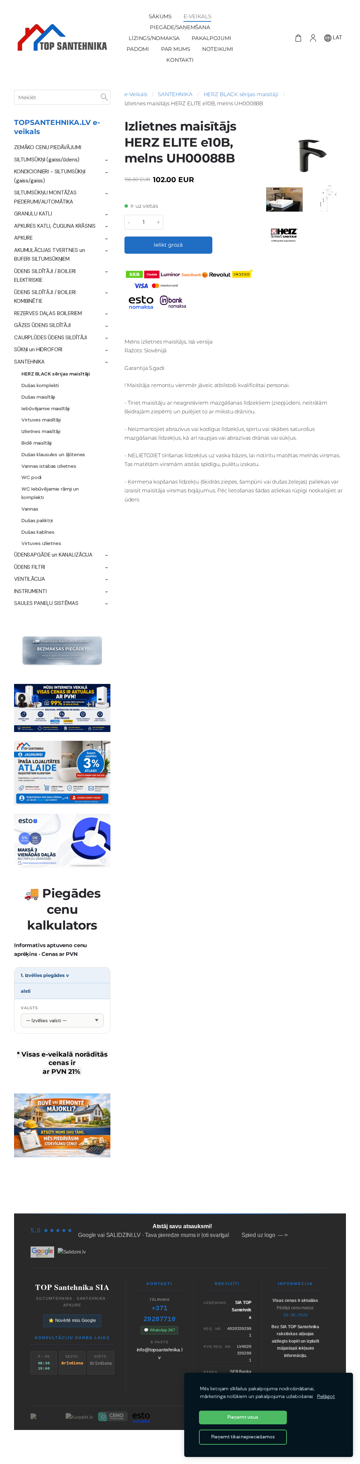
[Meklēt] (104, 97)
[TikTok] (168, 1442)
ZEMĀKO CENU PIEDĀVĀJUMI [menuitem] (47, 147)
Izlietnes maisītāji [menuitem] (40, 431)
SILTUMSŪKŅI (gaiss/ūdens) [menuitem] (46, 159)
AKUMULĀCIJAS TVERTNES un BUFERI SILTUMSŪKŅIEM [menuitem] (49, 255)
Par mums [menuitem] (175, 49)
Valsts (29, 1007)
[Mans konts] (313, 38)
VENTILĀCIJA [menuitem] (29, 579)
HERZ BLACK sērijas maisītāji (241, 94)
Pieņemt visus (242, 1417)
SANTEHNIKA (175, 94)
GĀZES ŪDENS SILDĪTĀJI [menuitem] (42, 325)
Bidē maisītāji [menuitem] (36, 443)
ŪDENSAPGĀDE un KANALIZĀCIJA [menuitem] (53, 554)
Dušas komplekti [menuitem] (40, 385)
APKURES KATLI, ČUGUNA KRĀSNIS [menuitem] (55, 225)
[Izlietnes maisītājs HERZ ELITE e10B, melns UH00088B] (284, 199)
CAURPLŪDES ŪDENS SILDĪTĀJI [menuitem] (50, 337)
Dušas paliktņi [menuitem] (37, 520)
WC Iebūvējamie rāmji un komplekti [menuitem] (50, 493)
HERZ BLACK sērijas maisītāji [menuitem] (55, 374)
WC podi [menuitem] (31, 477)
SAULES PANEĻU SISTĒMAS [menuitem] (46, 603)
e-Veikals (135, 94)
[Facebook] (156, 1442)
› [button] (107, 160)
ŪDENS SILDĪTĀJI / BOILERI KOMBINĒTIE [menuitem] (45, 297)
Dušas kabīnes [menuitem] (37, 532)
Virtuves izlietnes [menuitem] (41, 543)
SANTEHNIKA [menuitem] (29, 361)
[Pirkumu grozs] (298, 38)
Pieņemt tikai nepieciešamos (243, 1437)
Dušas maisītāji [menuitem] (38, 397)
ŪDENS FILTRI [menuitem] (29, 567)
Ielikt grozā (168, 244)
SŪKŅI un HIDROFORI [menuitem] (38, 349)
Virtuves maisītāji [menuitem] (40, 420)
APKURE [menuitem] (23, 237)
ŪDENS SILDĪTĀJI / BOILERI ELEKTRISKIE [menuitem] (45, 276)
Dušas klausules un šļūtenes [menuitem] (53, 454)
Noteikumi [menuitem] (217, 49)
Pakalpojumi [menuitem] (211, 38)
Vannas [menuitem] (29, 509)
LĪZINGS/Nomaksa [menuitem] (154, 38)
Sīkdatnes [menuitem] (323, 1199)
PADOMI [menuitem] (138, 49)
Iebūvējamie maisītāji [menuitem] (45, 408)
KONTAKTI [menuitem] (179, 59)
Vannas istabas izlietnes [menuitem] (48, 466)
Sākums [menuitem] (160, 16)
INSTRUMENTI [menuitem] (30, 591)
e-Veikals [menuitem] (197, 16)
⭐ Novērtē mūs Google (72, 1320)
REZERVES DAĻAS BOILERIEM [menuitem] (48, 313)
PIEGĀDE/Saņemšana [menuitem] (180, 27)
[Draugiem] (180, 1442)
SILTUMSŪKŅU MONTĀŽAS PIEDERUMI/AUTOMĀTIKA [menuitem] (45, 197)
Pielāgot (326, 1396)
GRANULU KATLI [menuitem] (33, 213)
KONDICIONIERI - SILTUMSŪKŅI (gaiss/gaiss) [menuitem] (49, 176)
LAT (337, 37)
